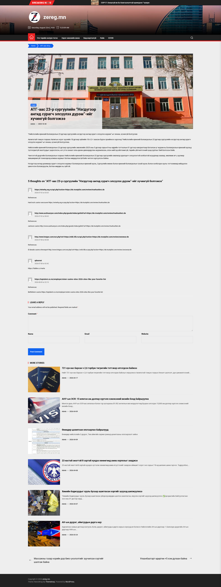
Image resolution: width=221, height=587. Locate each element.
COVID (110, 38)
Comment (33, 314)
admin (33, 124)
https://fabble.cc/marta (36, 268)
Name (30, 334)
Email (87, 334)
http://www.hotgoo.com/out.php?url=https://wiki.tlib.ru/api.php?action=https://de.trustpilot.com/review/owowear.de (82, 237)
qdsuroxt (38, 260)
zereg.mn (54, 17)
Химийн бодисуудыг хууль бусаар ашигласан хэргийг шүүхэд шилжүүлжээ (102, 491)
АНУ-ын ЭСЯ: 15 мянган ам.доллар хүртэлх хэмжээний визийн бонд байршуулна (105, 399)
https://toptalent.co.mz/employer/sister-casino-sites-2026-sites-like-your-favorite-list (70, 279)
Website (144, 334)
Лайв (102, 38)
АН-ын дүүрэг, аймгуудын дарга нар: (82, 522)
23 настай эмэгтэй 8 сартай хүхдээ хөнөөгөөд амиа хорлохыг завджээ (100, 460)
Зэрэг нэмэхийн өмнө (71, 38)
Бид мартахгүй (90, 38)
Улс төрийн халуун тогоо (47, 38)
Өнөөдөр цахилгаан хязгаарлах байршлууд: (85, 429)
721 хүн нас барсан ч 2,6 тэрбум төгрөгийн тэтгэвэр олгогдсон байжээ (99, 368)
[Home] (31, 37)
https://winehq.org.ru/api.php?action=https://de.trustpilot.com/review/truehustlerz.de (69, 190)
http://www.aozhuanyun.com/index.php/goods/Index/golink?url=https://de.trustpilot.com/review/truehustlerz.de (80, 213)
